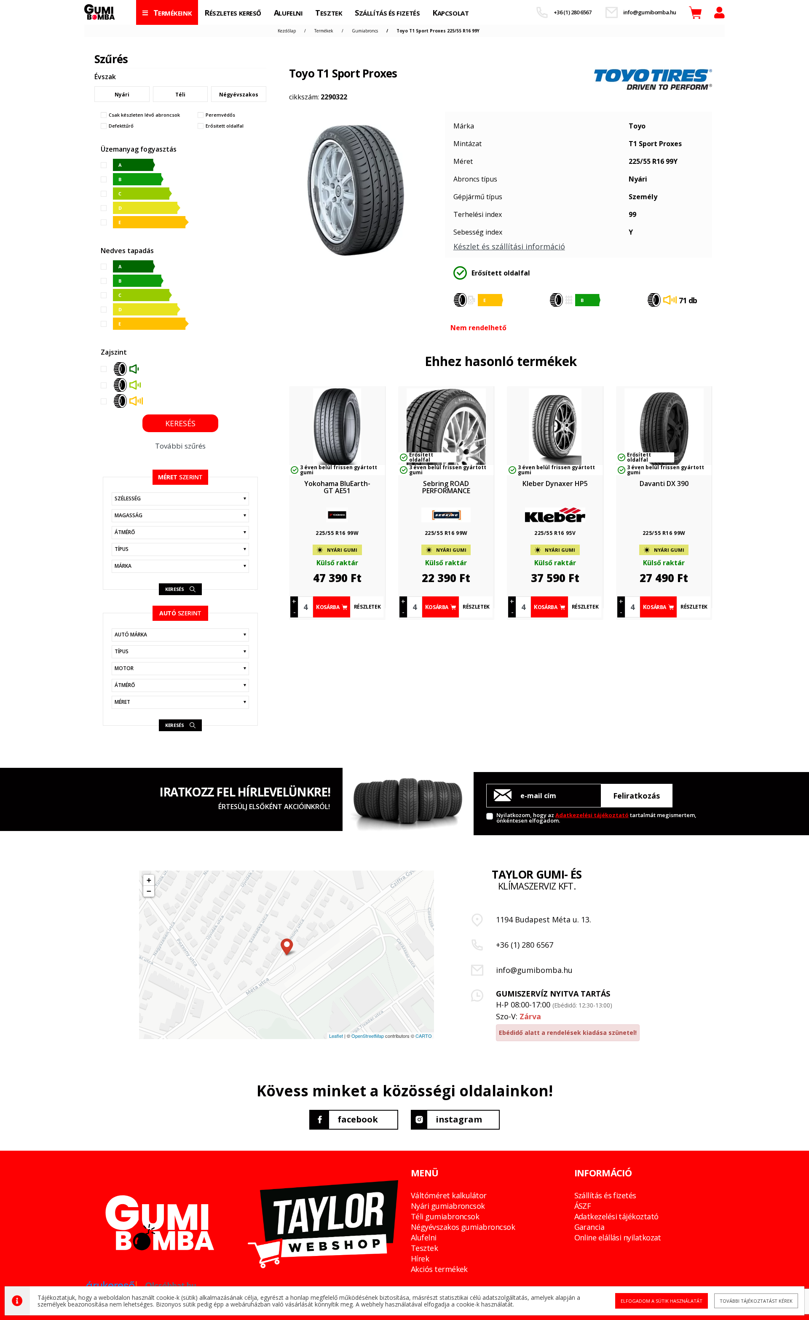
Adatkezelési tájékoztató (592, 815)
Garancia (589, 1227)
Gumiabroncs (365, 31)
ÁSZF (582, 1206)
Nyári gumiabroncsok (448, 1206)
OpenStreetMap (367, 1035)
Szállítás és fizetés (605, 1195)
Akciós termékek (439, 1269)
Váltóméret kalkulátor (449, 1195)
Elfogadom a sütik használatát (661, 1301)
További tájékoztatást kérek (756, 1301)
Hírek (420, 1258)
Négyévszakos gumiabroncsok (463, 1227)
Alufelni (424, 1237)
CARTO (423, 1035)
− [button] (149, 891)
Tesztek (424, 1248)
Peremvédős (220, 115)
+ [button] (149, 880)
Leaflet (336, 1035)
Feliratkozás (636, 796)
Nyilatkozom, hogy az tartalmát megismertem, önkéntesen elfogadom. (596, 817)
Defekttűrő (121, 126)
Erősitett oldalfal (225, 126)
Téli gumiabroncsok (445, 1216)
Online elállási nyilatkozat (617, 1237)
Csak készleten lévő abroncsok (144, 115)
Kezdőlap (287, 31)
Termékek (323, 31)
